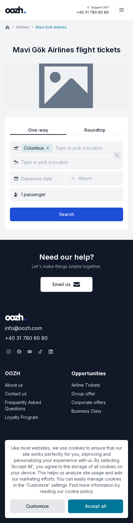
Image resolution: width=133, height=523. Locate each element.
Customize (37, 506)
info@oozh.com (23, 328)
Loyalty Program (21, 417)
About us (14, 385)
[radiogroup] (66, 130)
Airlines (22, 27)
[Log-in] (121, 10)
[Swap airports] (117, 155)
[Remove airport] (47, 148)
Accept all (95, 506)
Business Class (86, 411)
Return (85, 178)
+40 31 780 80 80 (92, 10)
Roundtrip (94, 130)
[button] (66, 148)
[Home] (7, 27)
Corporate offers (88, 402)
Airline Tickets (85, 385)
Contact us (16, 393)
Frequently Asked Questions (23, 405)
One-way (38, 130)
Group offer (83, 393)
